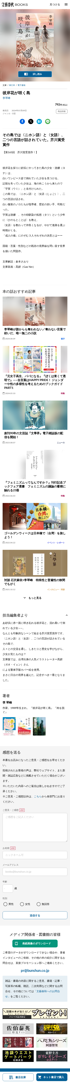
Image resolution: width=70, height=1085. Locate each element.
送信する (35, 915)
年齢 (5, 882)
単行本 (12, 85)
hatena (39, 121)
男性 (11, 904)
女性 (27, 904)
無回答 (45, 904)
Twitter (30, 121)
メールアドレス (11, 865)
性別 (5, 898)
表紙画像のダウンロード (36, 943)
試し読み (37, 74)
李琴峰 (6, 98)
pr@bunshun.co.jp (35, 970)
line (47, 121)
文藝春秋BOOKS (14, 4)
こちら (38, 796)
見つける (55, 4)
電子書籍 (21, 85)
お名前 (6, 848)
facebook (22, 121)
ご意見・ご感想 (11, 810)
